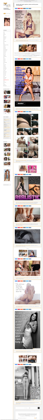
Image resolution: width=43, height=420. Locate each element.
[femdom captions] (8, 110)
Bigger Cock (5, 36)
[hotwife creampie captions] (5, 96)
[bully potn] (5, 158)
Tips (32, 203)
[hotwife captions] (5, 92)
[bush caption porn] (5, 144)
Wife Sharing (5, 85)
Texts (31, 203)
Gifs (21, 224)
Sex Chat (25, 1)
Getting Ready (5, 62)
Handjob (23, 224)
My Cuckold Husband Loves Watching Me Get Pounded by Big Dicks (23, 108)
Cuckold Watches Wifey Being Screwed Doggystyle (7, 134)
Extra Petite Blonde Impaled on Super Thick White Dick (22, 306)
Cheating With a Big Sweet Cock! (19, 223)
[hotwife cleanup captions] (5, 106)
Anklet (4, 33)
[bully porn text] (5, 163)
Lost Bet (4, 70)
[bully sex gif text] (5, 154)
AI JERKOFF (29, 0)
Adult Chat (27, 1)
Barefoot (5, 34)
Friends (4, 61)
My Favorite (21, 203)
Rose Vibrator (30, 1)
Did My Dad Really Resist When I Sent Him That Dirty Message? (23, 245)
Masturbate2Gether (25, 0)
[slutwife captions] (8, 96)
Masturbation (5, 71)
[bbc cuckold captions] (8, 106)
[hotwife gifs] (8, 92)
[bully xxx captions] (8, 154)
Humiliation (23, 109)
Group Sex (5, 64)
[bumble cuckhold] (8, 144)
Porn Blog (5, 75)
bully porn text (5, 165)
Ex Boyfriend (5, 56)
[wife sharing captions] (5, 101)
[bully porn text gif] (8, 158)
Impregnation (5, 68)
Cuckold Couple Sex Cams (36, 55)
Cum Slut (37, 223)
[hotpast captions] (5, 110)
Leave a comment (26, 40)
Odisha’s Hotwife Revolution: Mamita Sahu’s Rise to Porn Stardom (7, 120)
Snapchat (5, 78)
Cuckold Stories (5, 50)
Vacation (4, 84)
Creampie (5, 48)
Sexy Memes (5, 77)
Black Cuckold (33, 54)
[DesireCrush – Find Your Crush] (7, 22)
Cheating (5, 47)
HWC (36, 108)
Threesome (5, 82)
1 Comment (35, 203)
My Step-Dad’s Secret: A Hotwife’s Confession (21, 160)
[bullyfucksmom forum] (8, 149)
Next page (39, 408)
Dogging (4, 55)
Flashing (17, 224)
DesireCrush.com (33, 0)
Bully (4, 43)
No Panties (24, 203)
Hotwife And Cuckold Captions (7, 9)
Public (4, 76)
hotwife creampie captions (5, 99)
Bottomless (5, 41)
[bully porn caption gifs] (8, 163)
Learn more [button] (41, 419)
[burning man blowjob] (5, 149)
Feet (4, 57)
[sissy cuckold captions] (8, 101)
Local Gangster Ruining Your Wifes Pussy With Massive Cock (7, 137)
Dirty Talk (5, 54)
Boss (4, 40)
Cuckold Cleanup (5, 49)
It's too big (5, 69)
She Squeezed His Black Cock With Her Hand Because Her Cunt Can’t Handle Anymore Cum (7, 128)
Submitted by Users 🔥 (27, 109)
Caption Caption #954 (18, 402)
